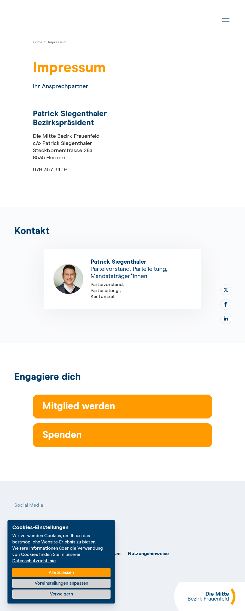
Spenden (62, 435)
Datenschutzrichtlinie (34, 561)
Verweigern (61, 594)
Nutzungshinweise (148, 553)
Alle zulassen (61, 572)
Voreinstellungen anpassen (61, 583)
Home (37, 42)
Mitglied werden (78, 406)
